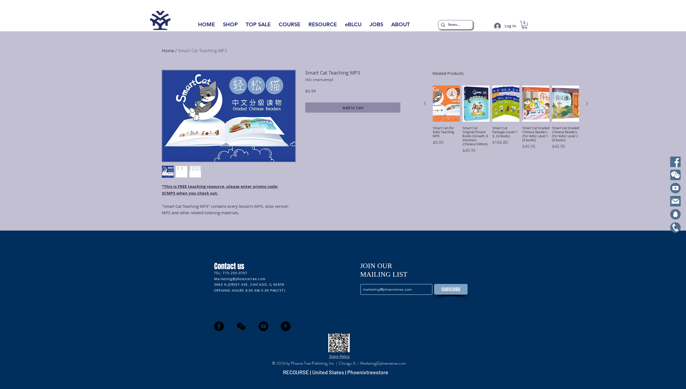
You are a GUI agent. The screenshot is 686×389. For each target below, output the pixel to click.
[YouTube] (675, 188)
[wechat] (241, 326)
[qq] (675, 214)
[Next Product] (587, 103)
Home (168, 51)
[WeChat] (675, 175)
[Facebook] (675, 162)
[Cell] (675, 227)
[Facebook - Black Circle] (219, 326)
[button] (400, 26)
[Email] (675, 201)
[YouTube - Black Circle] (263, 326)
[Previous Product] (425, 103)
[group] (506, 121)
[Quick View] (446, 104)
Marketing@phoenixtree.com (240, 279)
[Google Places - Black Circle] (285, 326)
